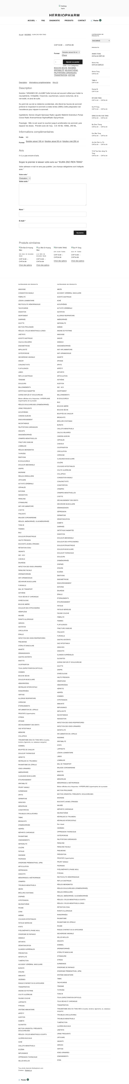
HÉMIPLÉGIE (22, 612)
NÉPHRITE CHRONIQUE (26, 832)
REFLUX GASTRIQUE (25, 376)
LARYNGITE (22, 1002)
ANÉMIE (21, 915)
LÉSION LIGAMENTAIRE (26, 301)
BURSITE (21, 968)
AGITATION (22, 627)
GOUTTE (21, 323)
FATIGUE (21, 851)
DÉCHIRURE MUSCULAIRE (27, 582)
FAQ (43, 20)
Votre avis (24, 181)
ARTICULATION (23, 866)
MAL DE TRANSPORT (25, 589)
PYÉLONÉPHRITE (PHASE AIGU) (29, 930)
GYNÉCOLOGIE (23, 600)
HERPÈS (21, 829)
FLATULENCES (23, 368)
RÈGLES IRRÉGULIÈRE (26, 476)
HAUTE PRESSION (24, 540)
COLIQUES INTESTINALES (27, 919)
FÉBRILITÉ (21, 297)
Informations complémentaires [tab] (40, 82)
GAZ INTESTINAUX (24, 728)
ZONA (20, 912)
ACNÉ (20, 1042)
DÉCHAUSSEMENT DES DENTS (28, 725)
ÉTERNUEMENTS (24, 706)
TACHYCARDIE (23, 308)
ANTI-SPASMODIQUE (25, 578)
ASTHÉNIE (21, 593)
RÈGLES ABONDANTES (26, 450)
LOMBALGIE (22, 446)
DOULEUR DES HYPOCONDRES (29, 608)
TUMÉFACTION (23, 961)
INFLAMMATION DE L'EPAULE (28, 710)
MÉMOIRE (21, 732)
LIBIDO (20, 372)
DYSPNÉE (21, 896)
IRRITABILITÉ (59, 70)
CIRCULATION (23, 631)
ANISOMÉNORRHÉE (25, 435)
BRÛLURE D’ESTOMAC (26, 893)
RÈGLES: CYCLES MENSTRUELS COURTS (32, 1034)
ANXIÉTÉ (21, 649)
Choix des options (25, 265)
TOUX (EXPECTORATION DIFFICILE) (30, 668)
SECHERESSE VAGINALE (26, 357)
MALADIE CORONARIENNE (27, 518)
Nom (21, 209)
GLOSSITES (22, 1025)
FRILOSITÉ (22, 514)
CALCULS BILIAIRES (25, 342)
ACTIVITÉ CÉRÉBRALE (25, 484)
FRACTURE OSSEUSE (25, 442)
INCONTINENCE (23, 423)
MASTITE (21, 661)
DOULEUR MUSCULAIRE (26, 679)
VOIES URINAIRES (24, 768)
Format (56, 53)
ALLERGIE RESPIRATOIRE (27, 698)
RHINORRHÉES (23, 691)
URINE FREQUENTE (25, 408)
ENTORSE (21, 491)
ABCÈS (20, 889)
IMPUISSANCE (23, 1053)
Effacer (64, 55)
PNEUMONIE (22, 642)
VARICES (21, 623)
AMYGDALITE (22, 844)
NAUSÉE (21, 615)
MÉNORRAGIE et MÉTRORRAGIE (29, 878)
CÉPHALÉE (22, 487)
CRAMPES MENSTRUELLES (27, 438)
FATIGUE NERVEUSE (25, 923)
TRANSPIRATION (60, 75)
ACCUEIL (31, 20)
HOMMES (21, 672)
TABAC (20, 817)
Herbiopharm (64, 15)
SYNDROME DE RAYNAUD (27, 934)
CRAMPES (21, 881)
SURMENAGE (22, 791)
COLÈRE (21, 848)
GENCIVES (21, 802)
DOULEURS (22, 383)
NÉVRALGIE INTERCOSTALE (27, 687)
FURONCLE (22, 585)
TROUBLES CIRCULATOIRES (27, 814)
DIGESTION (22, 312)
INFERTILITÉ (22, 957)
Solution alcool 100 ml (35, 141)
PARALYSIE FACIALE (25, 570)
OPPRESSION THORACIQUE (27, 1057)
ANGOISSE (22, 289)
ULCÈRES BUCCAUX (25, 1038)
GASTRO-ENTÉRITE (25, 657)
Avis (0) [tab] (55, 82)
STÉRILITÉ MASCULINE (26, 646)
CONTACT (82, 20)
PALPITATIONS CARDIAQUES (65, 73)
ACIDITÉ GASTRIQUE (25, 338)
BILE (19, 533)
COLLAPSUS (22, 736)
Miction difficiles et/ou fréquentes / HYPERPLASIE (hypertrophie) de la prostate (34, 399)
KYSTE (20, 927)
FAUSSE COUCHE (24, 998)
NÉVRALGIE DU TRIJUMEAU (27, 761)
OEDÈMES (21, 979)
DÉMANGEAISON (24, 653)
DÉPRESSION (22, 870)
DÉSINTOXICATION (24, 945)
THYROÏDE (22, 453)
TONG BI (21, 525)
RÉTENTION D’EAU (24, 548)
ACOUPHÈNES (23, 412)
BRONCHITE (22, 821)
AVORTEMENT (23, 316)
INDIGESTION (23, 495)
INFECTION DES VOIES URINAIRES (30, 567)
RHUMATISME (23, 836)
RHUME (20, 908)
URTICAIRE (22, 480)
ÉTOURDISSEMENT (24, 780)
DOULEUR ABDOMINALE (26, 465)
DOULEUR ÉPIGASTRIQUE (27, 536)
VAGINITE (21, 551)
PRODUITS (69, 20)
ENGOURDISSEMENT (25, 420)
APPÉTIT (21, 1013)
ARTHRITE (21, 942)
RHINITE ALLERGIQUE (25, 619)
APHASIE (21, 721)
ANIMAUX (21, 938)
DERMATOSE (22, 799)
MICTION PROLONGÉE (26, 327)
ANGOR (20, 361)
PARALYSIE (22, 499)
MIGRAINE (21, 472)
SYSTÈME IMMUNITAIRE (26, 1010)
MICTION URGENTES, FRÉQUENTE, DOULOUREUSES (75, 794)
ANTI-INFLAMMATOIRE (26, 506)
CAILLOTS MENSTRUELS (26, 1046)
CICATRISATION (23, 664)
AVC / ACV (21, 555)
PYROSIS (21, 1006)
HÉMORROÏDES (23, 683)
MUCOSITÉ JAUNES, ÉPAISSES (28, 544)
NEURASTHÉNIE (71, 70)
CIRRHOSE (22, 702)
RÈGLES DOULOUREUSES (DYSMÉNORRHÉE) (33, 405)
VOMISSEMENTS (24, 840)
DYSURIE (21, 972)
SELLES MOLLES (24, 1061)
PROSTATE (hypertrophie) (26, 713)
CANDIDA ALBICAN (24, 416)
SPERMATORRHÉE (24, 574)
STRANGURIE (23, 502)
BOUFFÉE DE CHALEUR (26, 750)
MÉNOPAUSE (22, 806)
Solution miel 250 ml (70, 141)
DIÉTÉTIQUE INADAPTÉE (26, 391)
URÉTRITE (21, 334)
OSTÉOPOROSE (23, 353)
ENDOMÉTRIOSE (24, 346)
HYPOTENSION (23, 900)
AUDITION (21, 1017)
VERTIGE (71, 75)
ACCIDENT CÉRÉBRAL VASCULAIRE (30, 964)
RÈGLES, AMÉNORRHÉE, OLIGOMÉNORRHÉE (33, 521)
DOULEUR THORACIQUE (26, 753)
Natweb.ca (28, 1070)
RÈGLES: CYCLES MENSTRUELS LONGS (31, 331)
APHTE (20, 795)
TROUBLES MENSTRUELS (27, 885)
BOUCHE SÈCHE (60, 68)
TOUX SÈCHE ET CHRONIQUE (28, 597)
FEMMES (21, 529)
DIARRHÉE (21, 319)
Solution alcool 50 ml (53, 141)
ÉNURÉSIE (21, 563)
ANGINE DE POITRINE (25, 991)
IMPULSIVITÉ (22, 350)
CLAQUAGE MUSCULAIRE (27, 776)
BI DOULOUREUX (24, 461)
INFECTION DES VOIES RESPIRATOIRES (31, 638)
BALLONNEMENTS (24, 387)
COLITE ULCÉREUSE (25, 994)
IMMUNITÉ (21, 976)
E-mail (22, 220)
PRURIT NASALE (23, 787)
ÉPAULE (21, 634)
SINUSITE (21, 431)
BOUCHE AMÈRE (24, 604)
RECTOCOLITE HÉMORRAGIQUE (29, 304)
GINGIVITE (21, 874)
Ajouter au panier (72, 62)
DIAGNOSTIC (54, 20)
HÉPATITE (21, 757)
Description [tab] (23, 82)
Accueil (21, 34)
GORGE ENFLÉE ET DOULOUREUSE (30, 395)
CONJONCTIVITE (24, 365)
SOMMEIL (21, 746)
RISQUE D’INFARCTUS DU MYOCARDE (31, 983)
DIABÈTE (21, 1021)
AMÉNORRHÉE (23, 772)
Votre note (23, 174)
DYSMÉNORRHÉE (24, 825)
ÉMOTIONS (22, 457)
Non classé (60, 824)
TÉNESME (21, 380)
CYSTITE (21, 510)
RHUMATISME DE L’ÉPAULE (27, 765)
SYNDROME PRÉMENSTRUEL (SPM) (30, 863)
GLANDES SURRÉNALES (26, 949)
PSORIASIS (22, 859)
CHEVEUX (21, 559)
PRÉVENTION (22, 953)
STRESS (21, 717)
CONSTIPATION (23, 810)
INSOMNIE (27, 34)
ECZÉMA (21, 1049)
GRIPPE (21, 468)
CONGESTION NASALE (26, 293)
